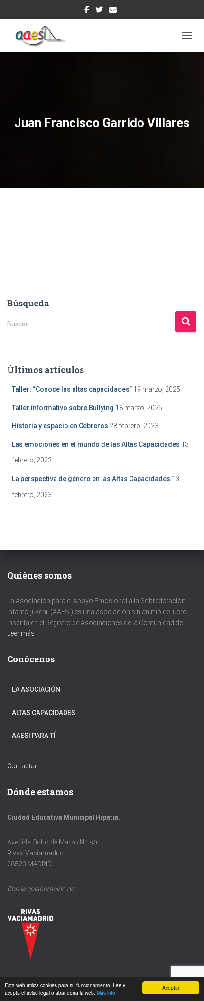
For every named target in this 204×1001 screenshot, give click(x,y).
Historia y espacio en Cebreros (60, 426)
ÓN (55, 689)
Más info (106, 992)
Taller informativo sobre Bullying (63, 408)
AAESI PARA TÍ (34, 735)
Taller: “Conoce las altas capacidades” (72, 389)
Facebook (86, 11)
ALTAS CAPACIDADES (43, 712)
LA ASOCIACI (31, 689)
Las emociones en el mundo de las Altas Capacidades (96, 444)
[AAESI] (41, 36)
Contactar (22, 766)
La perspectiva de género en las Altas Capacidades (91, 478)
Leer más (21, 633)
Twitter (99, 11)
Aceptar (170, 987)
